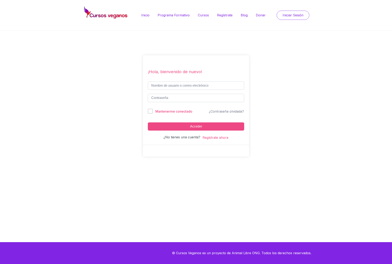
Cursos (203, 15)
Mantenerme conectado (173, 111)
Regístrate (225, 15)
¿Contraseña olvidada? (226, 111)
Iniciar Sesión (293, 15)
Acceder (196, 126)
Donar (261, 15)
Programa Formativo (174, 15)
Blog (244, 15)
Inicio (145, 15)
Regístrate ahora (215, 137)
